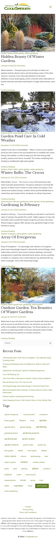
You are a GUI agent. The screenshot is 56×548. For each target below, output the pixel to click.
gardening (24, 202)
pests (6, 469)
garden (43, 420)
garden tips (17, 305)
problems (47, 469)
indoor (44, 450)
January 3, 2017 (7, 242)
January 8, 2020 (7, 66)
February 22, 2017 (8, 178)
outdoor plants (39, 462)
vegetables (18, 486)
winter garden (18, 53)
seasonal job (30, 475)
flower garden (9, 421)
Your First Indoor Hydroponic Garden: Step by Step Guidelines (27, 378)
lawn (46, 456)
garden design (25, 427)
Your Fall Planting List (11, 374)
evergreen (12, 234)
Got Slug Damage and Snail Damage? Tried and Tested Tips (26, 386)
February (16, 202)
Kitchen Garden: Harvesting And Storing (18, 396)
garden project (28, 439)
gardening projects (31, 433)
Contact (28, 507)
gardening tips (11, 439)
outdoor (24, 462)
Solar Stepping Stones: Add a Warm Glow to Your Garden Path (27, 400)
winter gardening (31, 53)
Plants (10, 169)
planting (24, 469)
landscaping (35, 456)
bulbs (15, 169)
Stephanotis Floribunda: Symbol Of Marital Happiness (24, 371)
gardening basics (11, 433)
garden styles (28, 445)
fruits (32, 421)
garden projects (12, 445)
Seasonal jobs (6, 202)
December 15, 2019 (8, 145)
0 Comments (20, 66)
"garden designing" (11, 415)
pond (10, 133)
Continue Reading (8, 90)
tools (41, 480)
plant (15, 469)
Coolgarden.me (31, 537)
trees (6, 486)
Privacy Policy (28, 510)
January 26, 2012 (7, 317)
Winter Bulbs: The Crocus (22, 173)
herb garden (8, 451)
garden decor (9, 427)
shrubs (23, 480)
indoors (23, 456)
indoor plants (10, 456)
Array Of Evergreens (18, 237)
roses (19, 475)
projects (8, 474)
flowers (22, 420)
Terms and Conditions (28, 512)
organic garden (10, 462)
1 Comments (21, 317)
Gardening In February (20, 205)
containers (43, 414)
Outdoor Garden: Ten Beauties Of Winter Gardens (26, 310)
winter (10, 53)
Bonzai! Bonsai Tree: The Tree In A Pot (17, 382)
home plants (32, 451)
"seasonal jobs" (29, 414)
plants (35, 468)
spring (32, 480)
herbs (20, 450)
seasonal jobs (10, 480)
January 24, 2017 (7, 210)
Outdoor (4, 53)
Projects (4, 133)
